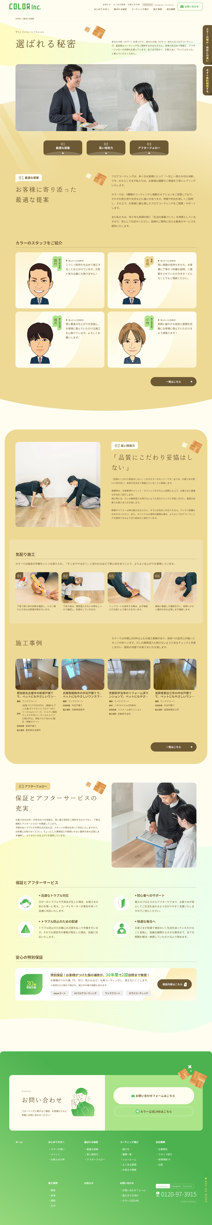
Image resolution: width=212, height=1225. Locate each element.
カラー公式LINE (130, 1200)
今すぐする (207, 80)
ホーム (19, 1142)
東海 (53, 1195)
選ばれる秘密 (120, 9)
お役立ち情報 (129, 1169)
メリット (55, 1154)
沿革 (160, 1164)
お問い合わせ (192, 6)
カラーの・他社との (207, 45)
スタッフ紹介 (165, 1154)
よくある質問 (119, 4)
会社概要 (171, 9)
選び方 (125, 1149)
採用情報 (163, 1159)
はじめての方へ (101, 9)
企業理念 (163, 1149)
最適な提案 (63, 148)
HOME (18, 18)
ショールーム (129, 1159)
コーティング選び (140, 9)
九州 (53, 1205)
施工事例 (157, 9)
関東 (53, 1190)
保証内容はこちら (172, 984)
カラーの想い (58, 1149)
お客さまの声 (134, 4)
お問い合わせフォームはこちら (155, 1096)
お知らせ (107, 4)
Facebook (169, 5)
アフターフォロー (149, 148)
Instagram (159, 5)
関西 (53, 1200)
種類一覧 (127, 1154)
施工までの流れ (130, 1195)
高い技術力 (106, 148)
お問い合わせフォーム (134, 1190)
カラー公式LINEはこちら (156, 1111)
